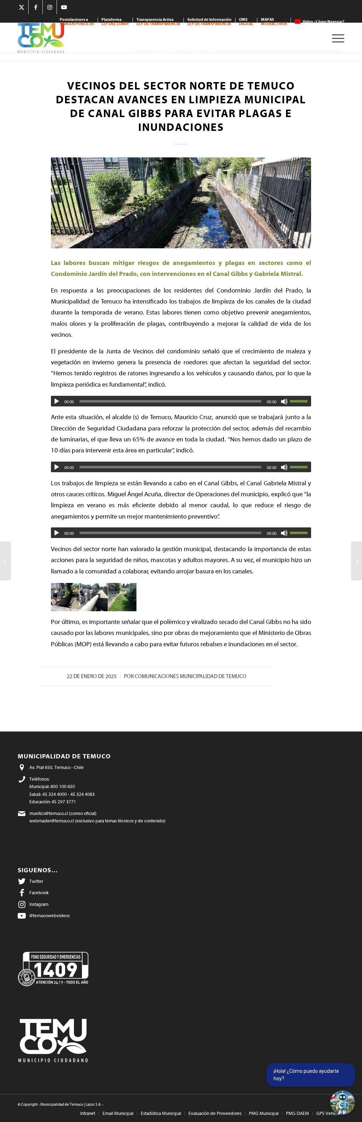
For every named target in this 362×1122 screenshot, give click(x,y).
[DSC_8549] (181, 202)
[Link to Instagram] (50, 7)
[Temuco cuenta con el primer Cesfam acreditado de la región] (356, 561)
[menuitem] (77, 22)
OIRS (246, 21)
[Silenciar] (284, 401)
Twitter (36, 881)
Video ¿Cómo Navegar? (323, 21)
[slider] (300, 401)
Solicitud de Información (209, 21)
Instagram (38, 904)
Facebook (38, 892)
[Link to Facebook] (35, 7)
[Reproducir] (56, 401)
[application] (181, 401)
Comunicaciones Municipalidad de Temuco (190, 676)
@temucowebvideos (49, 915)
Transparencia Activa (158, 21)
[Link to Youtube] (64, 7)
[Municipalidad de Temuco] (41, 38)
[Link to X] (21, 7)
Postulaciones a (77, 21)
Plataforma (115, 21)
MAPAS (274, 21)
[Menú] (335, 38)
